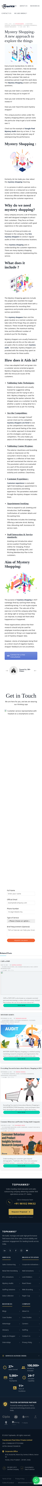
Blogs (4, 1311)
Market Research (10, 27)
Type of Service (13, 918)
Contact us (6, 13)
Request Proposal (19, 1212)
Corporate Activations (30, 1264)
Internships (6, 1342)
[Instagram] (21, 1250)
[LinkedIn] (4, 1250)
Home (4, 6)
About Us (25, 1311)
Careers (25, 1324)
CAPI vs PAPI (5, 961)
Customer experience (15, 483)
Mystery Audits (9, 1020)
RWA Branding (27, 1290)
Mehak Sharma (20, 1072)
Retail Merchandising (10, 1271)
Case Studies (7, 1317)
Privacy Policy (27, 1342)
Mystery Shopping (9, 1073)
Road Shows (26, 1283)
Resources (35, 6)
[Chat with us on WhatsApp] (36, 1480)
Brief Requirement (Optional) (18, 927)
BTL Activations (8, 1277)
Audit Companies (22, 1127)
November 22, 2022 (6, 1072)
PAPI (31, 967)
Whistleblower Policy (25, 1483)
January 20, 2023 (5, 1125)
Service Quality (14, 1022)
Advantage (6, 1324)
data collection (9, 967)
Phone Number (13, 908)
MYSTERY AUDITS (7, 1015)
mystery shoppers (15, 317)
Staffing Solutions (8, 1290)
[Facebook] (16, 1250)
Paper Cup (26, 1296)
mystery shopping (16, 245)
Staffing (25, 1330)
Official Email (12, 899)
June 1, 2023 (8, 23)
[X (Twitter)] (10, 1250)
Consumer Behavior (10, 1127)
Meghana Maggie (21, 1018)
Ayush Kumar (19, 23)
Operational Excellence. (9, 1075)
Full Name (11, 890)
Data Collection (8, 1296)
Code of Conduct (8, 1483)
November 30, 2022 (6, 1018)
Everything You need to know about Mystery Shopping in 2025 (21, 1068)
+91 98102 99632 (25, 1203)
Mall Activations (28, 1271)
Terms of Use (6, 1479)
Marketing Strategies (8, 1129)
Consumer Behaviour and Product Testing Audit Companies (20, 1122)
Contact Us (26, 1336)
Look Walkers (27, 1277)
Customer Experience (30, 25)
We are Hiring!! (20, 13)
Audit (17, 1073)
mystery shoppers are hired (18, 423)
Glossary (5, 1330)
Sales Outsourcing (9, 1264)
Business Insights (16, 25)
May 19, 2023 (4, 965)
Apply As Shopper (8, 1336)
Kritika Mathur (17, 965)
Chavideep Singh (20, 1125)
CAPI (16, 967)
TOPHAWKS (21, 1184)
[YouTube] (27, 1250)
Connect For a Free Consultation (17, 656)
